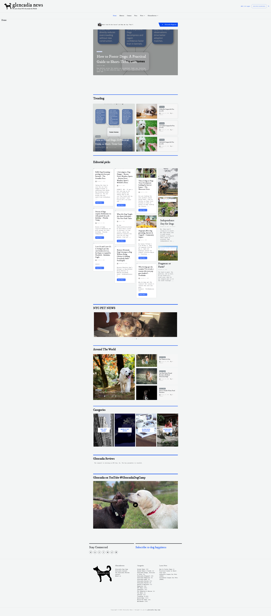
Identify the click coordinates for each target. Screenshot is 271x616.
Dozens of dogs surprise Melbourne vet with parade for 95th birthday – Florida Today (103, 216)
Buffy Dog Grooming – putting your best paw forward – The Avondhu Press (103, 175)
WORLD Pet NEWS (125, 430)
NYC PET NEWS (104, 430)
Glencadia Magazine (146, 430)
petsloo (139, 594)
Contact (117, 574)
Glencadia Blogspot (143, 576)
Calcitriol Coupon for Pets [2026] (166, 143)
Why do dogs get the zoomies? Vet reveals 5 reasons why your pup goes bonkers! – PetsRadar (146, 271)
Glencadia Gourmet (121, 571)
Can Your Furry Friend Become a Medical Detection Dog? (165, 375)
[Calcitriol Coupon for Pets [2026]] (146, 144)
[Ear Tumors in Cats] (146, 360)
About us (118, 576)
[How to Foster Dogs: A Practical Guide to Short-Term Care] (114, 127)
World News (98, 390)
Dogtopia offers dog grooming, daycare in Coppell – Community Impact (146, 234)
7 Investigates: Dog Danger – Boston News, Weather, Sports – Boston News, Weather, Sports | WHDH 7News (125, 177)
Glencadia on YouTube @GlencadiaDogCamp (119, 477)
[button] (259, 6)
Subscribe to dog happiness (151, 547)
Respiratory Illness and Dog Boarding (115, 24)
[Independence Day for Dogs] (168, 207)
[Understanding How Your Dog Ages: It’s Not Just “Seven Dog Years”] (114, 377)
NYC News (140, 588)
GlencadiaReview (167, 430)
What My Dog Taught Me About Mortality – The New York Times (124, 216)
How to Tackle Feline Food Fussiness (167, 391)
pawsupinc (140, 589)
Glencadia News (27, 5)
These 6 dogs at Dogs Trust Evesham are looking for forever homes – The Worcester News (145, 185)
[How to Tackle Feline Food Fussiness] (146, 393)
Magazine (140, 586)
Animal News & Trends (144, 571)
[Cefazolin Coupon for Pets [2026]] (146, 111)
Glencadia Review (143, 581)
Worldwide (140, 601)
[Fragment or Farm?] (168, 253)
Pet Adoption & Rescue (144, 591)
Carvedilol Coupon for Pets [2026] (167, 126)
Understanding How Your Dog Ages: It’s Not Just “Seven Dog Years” (112, 393)
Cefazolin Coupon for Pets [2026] (166, 110)
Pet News (140, 593)
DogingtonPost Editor (100, 147)
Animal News (141, 569)
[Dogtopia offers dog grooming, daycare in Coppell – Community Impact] (146, 222)
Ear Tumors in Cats (164, 359)
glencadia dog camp (153, 610)
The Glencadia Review (122, 572)
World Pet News (142, 599)
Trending (98, 136)
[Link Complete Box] (135, 52)
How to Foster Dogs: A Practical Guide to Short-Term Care (168, 571)
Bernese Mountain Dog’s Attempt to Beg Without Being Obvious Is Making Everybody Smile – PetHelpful (124, 255)
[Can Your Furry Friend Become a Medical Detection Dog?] (146, 376)
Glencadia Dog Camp (121, 569)
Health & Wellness (143, 584)
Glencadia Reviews (104, 459)
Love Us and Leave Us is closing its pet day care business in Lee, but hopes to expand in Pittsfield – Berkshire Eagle (103, 252)
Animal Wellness (99, 395)
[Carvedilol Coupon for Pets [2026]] (146, 127)
